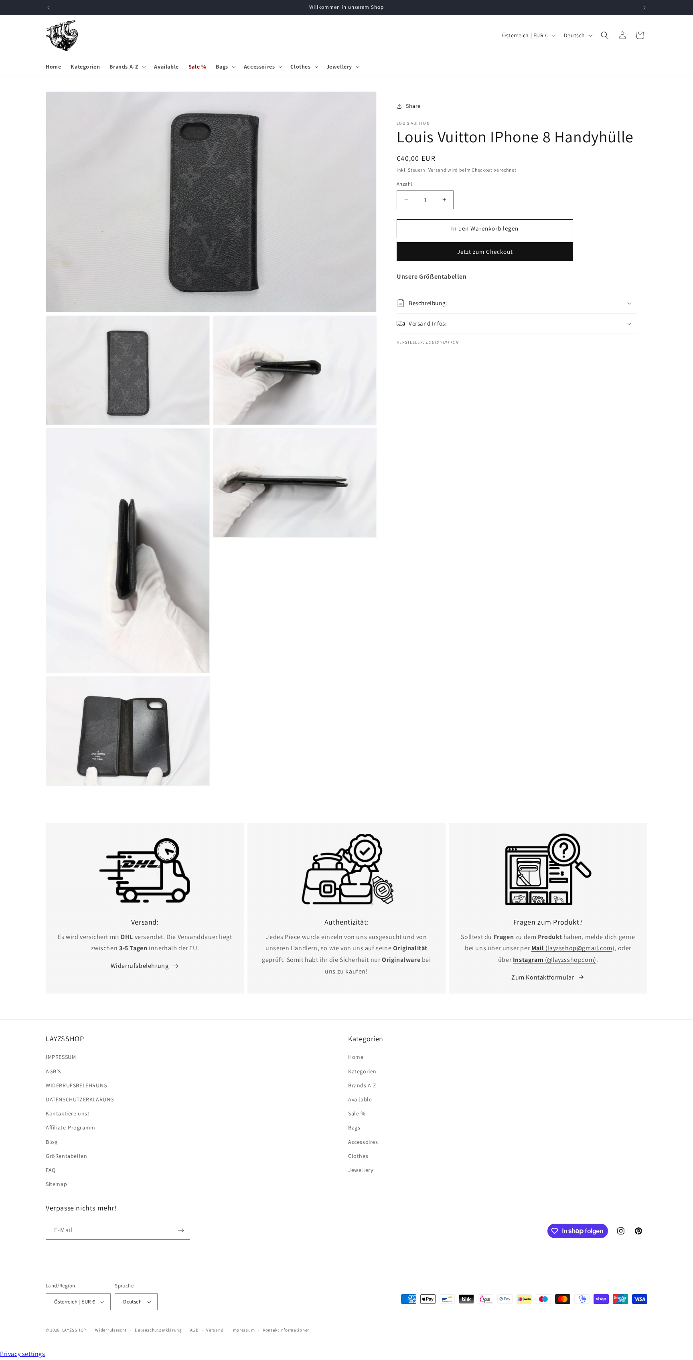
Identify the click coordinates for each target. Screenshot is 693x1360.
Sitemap (56, 1184)
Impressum (243, 1330)
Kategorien (362, 1071)
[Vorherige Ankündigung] (48, 7)
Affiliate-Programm (70, 1127)
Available (360, 1099)
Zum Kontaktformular (542, 977)
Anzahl (404, 183)
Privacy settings (22, 1354)
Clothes (358, 1156)
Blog (51, 1141)
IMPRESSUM (61, 1056)
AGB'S (53, 1071)
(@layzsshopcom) (554, 959)
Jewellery (360, 1170)
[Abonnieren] (181, 1230)
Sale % (356, 1113)
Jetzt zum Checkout (485, 251)
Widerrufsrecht (111, 1330)
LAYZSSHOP (74, 1330)
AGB (194, 1330)
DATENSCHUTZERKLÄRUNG (80, 1099)
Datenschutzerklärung (158, 1330)
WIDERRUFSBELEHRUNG (76, 1085)
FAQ (51, 1170)
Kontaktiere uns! (67, 1113)
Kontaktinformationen (286, 1330)
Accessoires (363, 1141)
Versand (437, 170)
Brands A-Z (362, 1085)
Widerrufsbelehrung (140, 965)
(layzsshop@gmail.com (571, 948)
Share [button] (413, 105)
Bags (354, 1127)
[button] (127, 66)
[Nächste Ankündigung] (644, 7)
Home (355, 1056)
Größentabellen (66, 1156)
